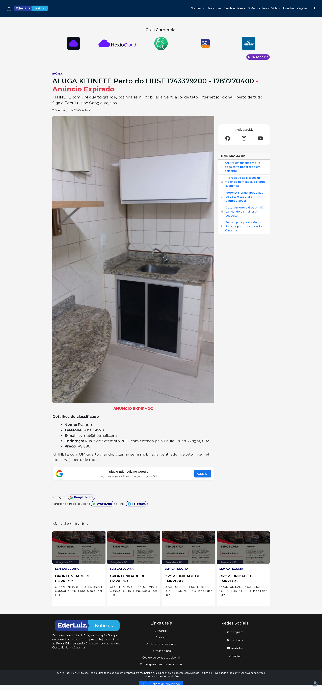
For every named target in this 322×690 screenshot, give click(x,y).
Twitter (236, 656)
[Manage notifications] (315, 683)
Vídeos (275, 8)
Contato (161, 637)
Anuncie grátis (259, 56)
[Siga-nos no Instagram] (244, 138)
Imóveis (57, 73)
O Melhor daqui (258, 8)
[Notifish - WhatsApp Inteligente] (161, 43)
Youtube (236, 648)
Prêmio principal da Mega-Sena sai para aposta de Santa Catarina (245, 226)
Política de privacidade (161, 644)
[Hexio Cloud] (73, 43)
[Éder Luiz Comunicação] (204, 43)
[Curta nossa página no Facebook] (227, 138)
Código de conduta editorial (161, 657)
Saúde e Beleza (234, 8)
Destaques (214, 8)
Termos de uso (161, 650)
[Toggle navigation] (9, 8)
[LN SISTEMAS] (117, 43)
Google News (83, 497)
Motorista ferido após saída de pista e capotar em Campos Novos (244, 196)
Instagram (236, 632)
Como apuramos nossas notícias (161, 664)
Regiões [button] (302, 8)
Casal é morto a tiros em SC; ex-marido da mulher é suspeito (245, 211)
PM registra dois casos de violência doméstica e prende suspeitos (245, 181)
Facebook (236, 640)
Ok (143, 684)
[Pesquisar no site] (314, 8)
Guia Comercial (161, 29)
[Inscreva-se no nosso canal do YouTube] (260, 138)
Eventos (288, 8)
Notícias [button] (196, 8)
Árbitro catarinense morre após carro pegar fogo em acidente (243, 166)
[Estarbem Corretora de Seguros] (248, 43)
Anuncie (161, 630)
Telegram (138, 503)
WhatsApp (104, 503)
